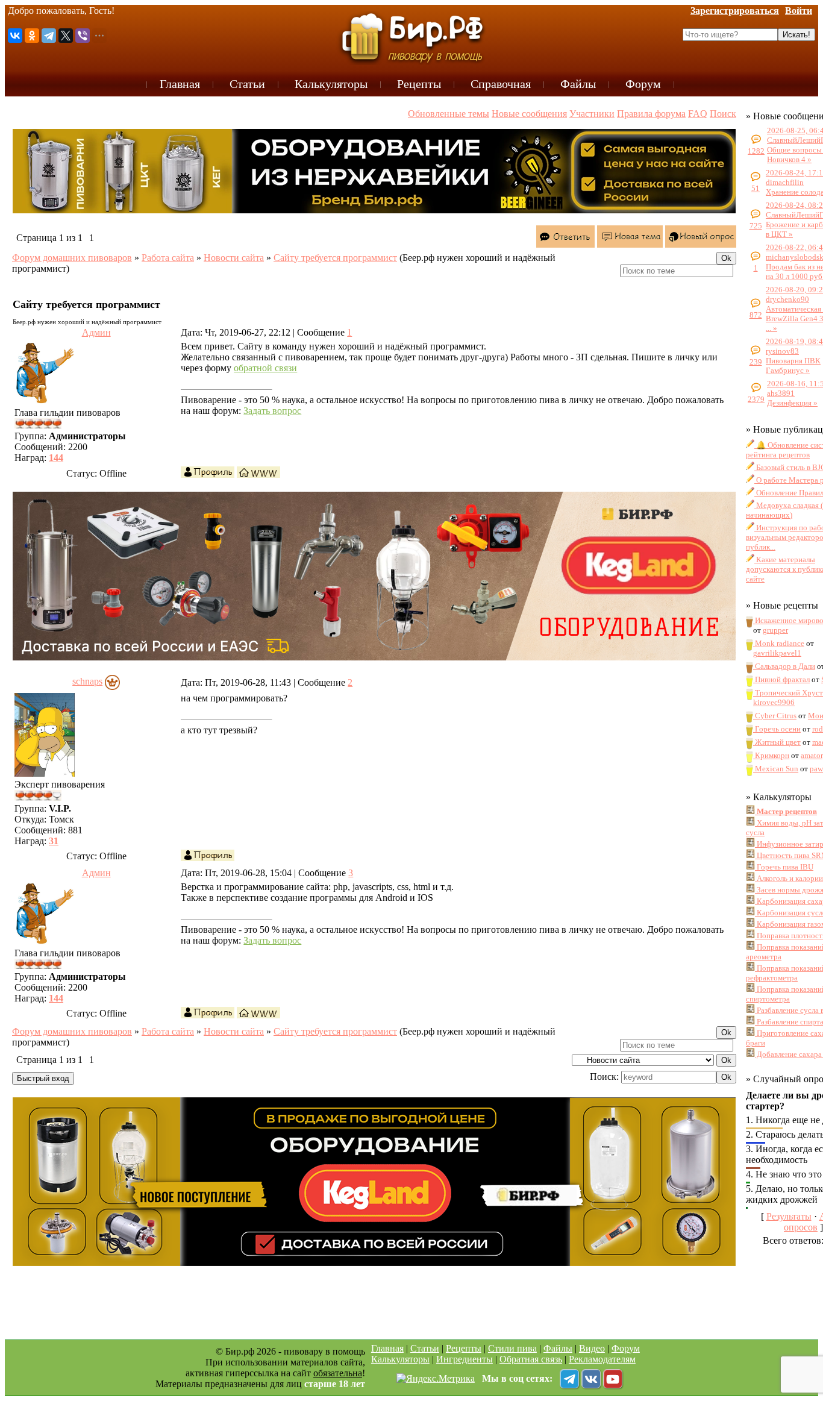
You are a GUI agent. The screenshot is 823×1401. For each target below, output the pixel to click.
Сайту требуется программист (335, 257)
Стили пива (512, 1348)
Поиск (723, 113)
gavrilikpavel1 (777, 652)
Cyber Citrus (774, 715)
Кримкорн (771, 755)
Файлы (557, 1348)
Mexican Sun (775, 768)
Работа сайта (168, 257)
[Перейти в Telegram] (569, 1378)
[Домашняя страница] (258, 472)
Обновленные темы (448, 113)
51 (755, 188)
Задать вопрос (272, 411)
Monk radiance (778, 643)
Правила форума (651, 113)
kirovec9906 (774, 702)
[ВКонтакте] (15, 35)
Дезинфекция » (792, 402)
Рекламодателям (602, 1359)
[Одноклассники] (32, 35)
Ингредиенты (464, 1359)
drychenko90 (787, 299)
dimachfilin (785, 182)
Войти (798, 10)
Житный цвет (777, 742)
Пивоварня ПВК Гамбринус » (793, 365)
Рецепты (463, 1348)
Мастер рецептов (786, 811)
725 (755, 225)
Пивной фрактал (781, 679)
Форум (626, 1348)
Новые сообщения (529, 113)
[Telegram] (49, 35)
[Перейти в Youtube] (612, 1378)
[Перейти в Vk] (591, 1378)
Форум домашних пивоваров (72, 257)
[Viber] (82, 35)
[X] (65, 35)
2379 (756, 399)
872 (755, 314)
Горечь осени (777, 728)
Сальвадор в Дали (784, 666)
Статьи (424, 1348)
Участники (592, 113)
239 (755, 361)
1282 (756, 150)
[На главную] (411, 37)
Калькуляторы (400, 1359)
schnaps (87, 681)
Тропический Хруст (788, 692)
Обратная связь (530, 1359)
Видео (592, 1348)
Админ (96, 332)
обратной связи (265, 368)
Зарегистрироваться (734, 10)
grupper (775, 630)
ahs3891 (781, 393)
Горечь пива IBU (784, 866)
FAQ (697, 113)
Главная (387, 1348)
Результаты (789, 1216)
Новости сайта (234, 257)
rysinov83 (782, 351)
